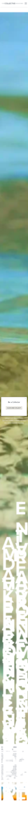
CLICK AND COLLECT (14, 408)
